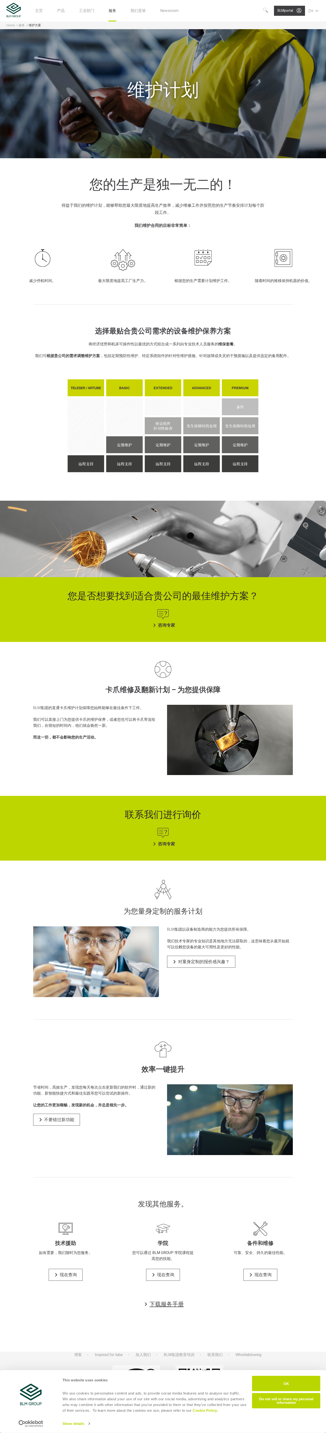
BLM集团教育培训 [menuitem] (179, 1354)
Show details (73, 1424)
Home (10, 25)
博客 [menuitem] (78, 1354)
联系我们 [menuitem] (215, 1354)
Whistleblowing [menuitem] (248, 1354)
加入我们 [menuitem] (143, 1354)
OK (286, 1383)
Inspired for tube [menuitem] (109, 1354)
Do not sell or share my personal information (286, 1400)
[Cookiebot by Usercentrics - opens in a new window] (31, 1423)
